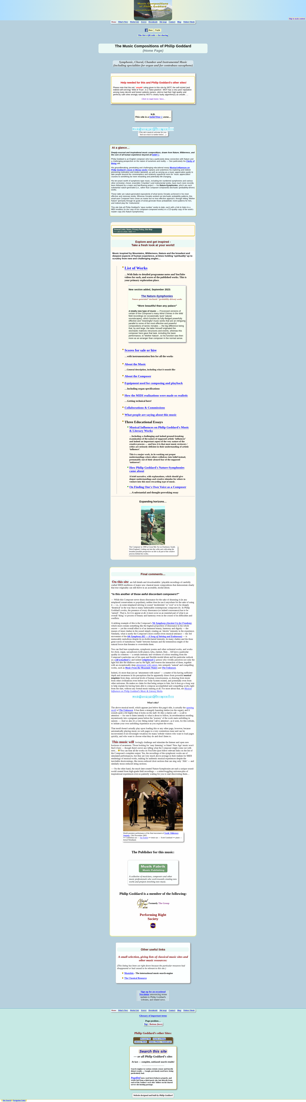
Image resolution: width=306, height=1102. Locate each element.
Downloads (153, 22)
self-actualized (121, 659)
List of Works (136, 268)
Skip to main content (297, 19)
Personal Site (145, 1039)
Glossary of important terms (153, 1015)
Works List (134, 22)
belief (154, 155)
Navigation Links (19, 1100)
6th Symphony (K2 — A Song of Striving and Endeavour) (154, 636)
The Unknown (169, 668)
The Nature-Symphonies (157, 296)
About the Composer (138, 376)
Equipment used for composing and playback (154, 383)
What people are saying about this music (151, 414)
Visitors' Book (188, 22)
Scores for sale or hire (141, 350)
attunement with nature (146, 665)
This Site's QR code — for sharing (153, 35)
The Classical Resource (135, 978)
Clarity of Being (159, 1039)
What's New (123, 22)
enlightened (147, 659)
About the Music (135, 364)
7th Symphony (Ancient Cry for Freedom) (171, 623)
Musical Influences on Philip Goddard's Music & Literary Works (151, 689)
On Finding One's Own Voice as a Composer (157, 487)
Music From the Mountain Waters (141, 668)
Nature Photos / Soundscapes (160, 1042)
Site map (163, 22)
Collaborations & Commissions (145, 407)
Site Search (7, 1100)
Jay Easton (144, 837)
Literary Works (140, 1042)
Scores (143, 22)
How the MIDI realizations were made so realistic (156, 395)
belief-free (154, 117)
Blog (179, 22)
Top (146, 1024)
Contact (172, 22)
